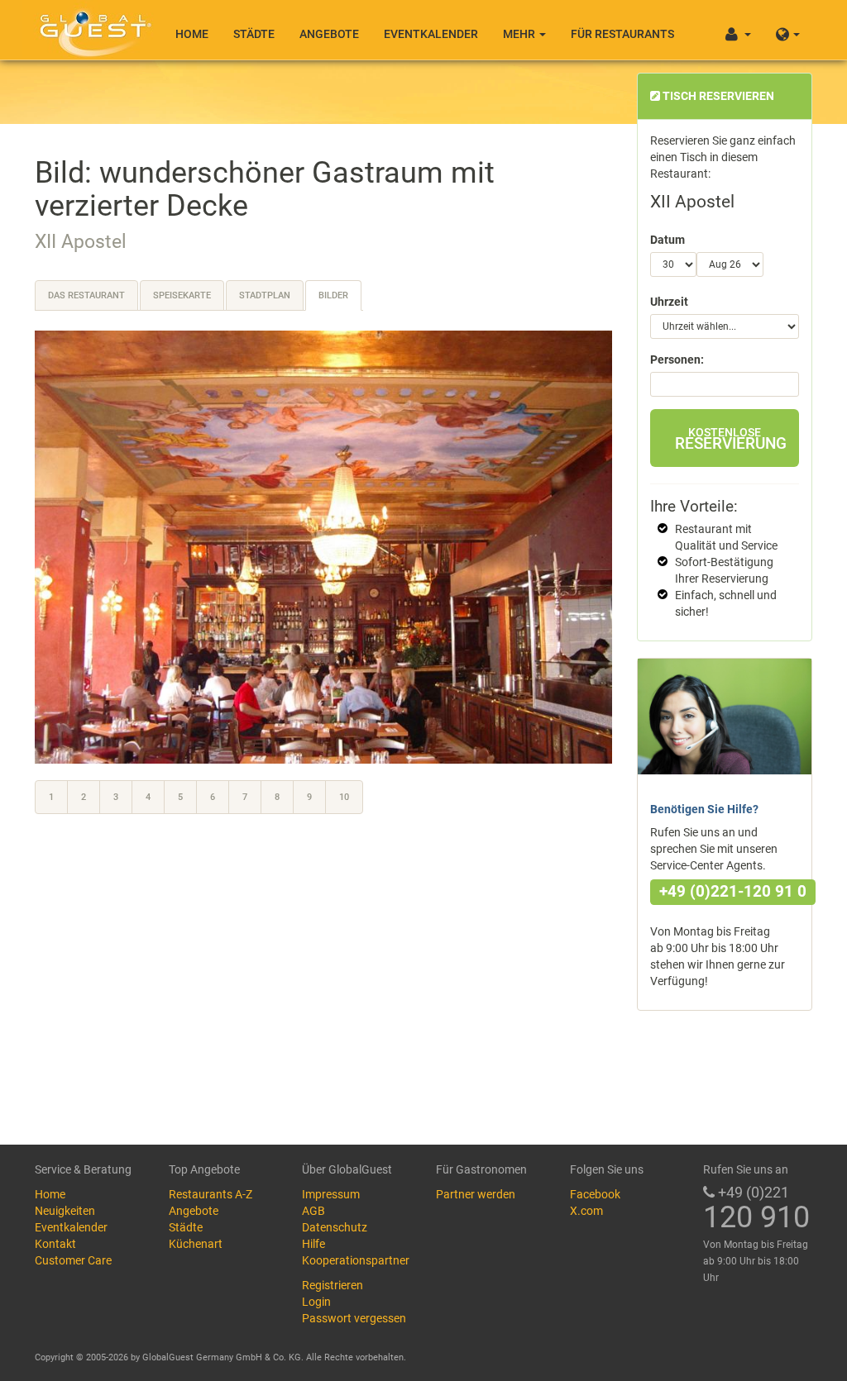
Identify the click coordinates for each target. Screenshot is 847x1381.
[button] (787, 30)
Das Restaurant (86, 295)
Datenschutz (334, 1227)
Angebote (329, 33)
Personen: (677, 359)
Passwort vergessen (354, 1318)
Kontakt (55, 1243)
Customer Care (73, 1260)
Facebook (595, 1194)
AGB (313, 1210)
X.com (586, 1210)
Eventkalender (431, 33)
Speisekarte (182, 295)
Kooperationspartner (355, 1260)
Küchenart (196, 1243)
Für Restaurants (622, 33)
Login (316, 1301)
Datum (667, 239)
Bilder (333, 295)
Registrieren (332, 1285)
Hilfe (313, 1243)
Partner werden (475, 1194)
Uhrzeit (669, 301)
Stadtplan (264, 295)
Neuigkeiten (65, 1210)
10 (344, 797)
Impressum (331, 1194)
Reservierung (731, 439)
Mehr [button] (520, 33)
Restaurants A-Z (210, 1194)
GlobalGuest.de (92, 29)
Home (191, 33)
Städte (254, 33)
